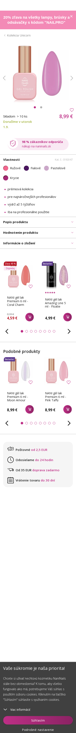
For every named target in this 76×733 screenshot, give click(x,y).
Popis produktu (15, 222)
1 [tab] (35, 107)
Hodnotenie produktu (20, 232)
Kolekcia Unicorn (19, 35)
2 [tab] (41, 107)
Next (72, 78)
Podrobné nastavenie (38, 730)
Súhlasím (38, 720)
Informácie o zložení (19, 243)
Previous (4, 78)
